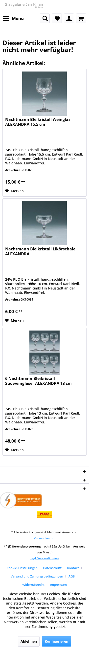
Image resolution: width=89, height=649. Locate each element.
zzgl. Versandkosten (44, 558)
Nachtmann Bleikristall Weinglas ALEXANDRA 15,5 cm (37, 122)
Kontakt (73, 568)
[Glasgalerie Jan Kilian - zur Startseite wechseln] (23, 6)
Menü (18, 18)
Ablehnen (29, 641)
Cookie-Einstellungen (22, 568)
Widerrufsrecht (33, 584)
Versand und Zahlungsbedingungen (37, 576)
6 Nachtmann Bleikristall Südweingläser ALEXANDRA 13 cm (38, 381)
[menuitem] (13, 18)
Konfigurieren (56, 641)
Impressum (58, 584)
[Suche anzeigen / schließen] (45, 18)
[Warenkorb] (81, 18)
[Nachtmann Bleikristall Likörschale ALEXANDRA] (44, 223)
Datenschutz (52, 568)
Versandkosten (44, 538)
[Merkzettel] (57, 18)
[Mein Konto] (69, 18)
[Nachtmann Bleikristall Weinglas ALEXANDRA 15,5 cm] (44, 94)
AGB (71, 576)
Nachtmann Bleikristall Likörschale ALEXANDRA (40, 251)
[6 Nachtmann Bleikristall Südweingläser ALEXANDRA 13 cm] (44, 353)
